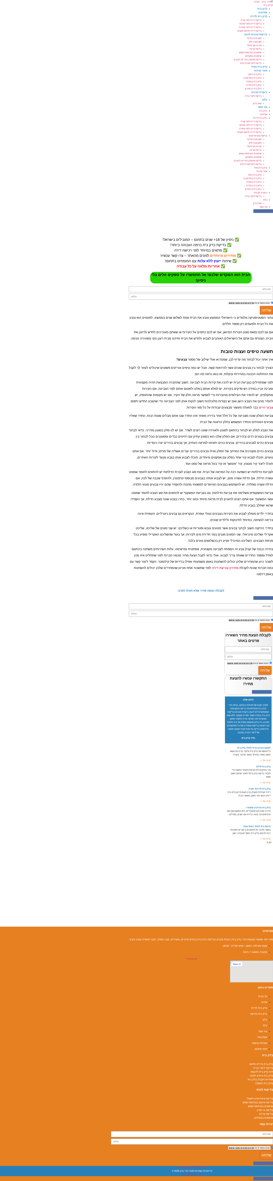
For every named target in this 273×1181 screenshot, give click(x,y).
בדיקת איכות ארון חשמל (260, 1098)
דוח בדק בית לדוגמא (262, 1071)
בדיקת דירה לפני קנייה (251, 20)
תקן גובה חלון (255, 42)
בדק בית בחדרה (254, 85)
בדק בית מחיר (259, 66)
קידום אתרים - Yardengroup (192, 1167)
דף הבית (269, 215)
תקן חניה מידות (254, 38)
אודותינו (262, 12)
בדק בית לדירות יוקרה (260, 789)
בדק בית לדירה (258, 16)
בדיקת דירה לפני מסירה (250, 27)
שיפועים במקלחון (253, 56)
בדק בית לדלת (263, 766)
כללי (261, 215)
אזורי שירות (260, 70)
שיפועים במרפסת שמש (250, 52)
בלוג (264, 99)
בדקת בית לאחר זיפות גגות (257, 826)
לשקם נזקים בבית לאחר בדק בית (254, 748)
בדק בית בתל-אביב (252, 78)
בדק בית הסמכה (264, 1083)
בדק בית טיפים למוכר (261, 1075)
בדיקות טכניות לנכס (255, 34)
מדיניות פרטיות (247, 303)
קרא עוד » (265, 760)
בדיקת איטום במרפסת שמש (258, 1102)
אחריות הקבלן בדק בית (260, 1079)
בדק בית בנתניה (254, 81)
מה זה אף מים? (254, 45)
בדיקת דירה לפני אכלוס (250, 23)
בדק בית (262, 8)
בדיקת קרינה (256, 49)
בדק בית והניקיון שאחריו (258, 807)
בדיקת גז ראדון (265, 1110)
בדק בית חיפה (255, 74)
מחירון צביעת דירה (225, 568)
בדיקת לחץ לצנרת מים (251, 63)
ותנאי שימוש (234, 303)
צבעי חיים (266, 407)
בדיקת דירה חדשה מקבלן (249, 31)
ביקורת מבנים (259, 92)
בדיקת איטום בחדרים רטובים (248, 59)
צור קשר (262, 107)
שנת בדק (257, 103)
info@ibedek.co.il (192, 1174)
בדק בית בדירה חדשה (261, 1064)
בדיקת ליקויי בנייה (253, 96)
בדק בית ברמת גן (253, 88)
